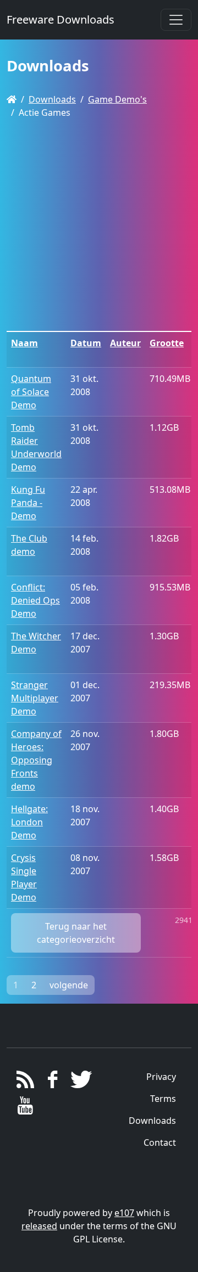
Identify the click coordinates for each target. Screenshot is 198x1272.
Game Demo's (117, 99)
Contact (160, 1142)
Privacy (161, 1077)
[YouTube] (25, 1108)
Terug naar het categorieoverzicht (76, 932)
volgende (69, 985)
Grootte (167, 343)
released (39, 1226)
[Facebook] (52, 1082)
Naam (24, 343)
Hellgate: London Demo (29, 822)
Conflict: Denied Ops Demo (35, 600)
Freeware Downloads (60, 19)
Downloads (52, 99)
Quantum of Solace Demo (31, 392)
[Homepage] (11, 99)
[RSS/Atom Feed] (25, 1082)
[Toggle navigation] (176, 20)
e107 (124, 1213)
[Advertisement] (99, 226)
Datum (85, 343)
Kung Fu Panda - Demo (28, 502)
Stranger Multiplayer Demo (34, 698)
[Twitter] (79, 1082)
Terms (163, 1099)
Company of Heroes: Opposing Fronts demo (36, 760)
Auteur (125, 343)
